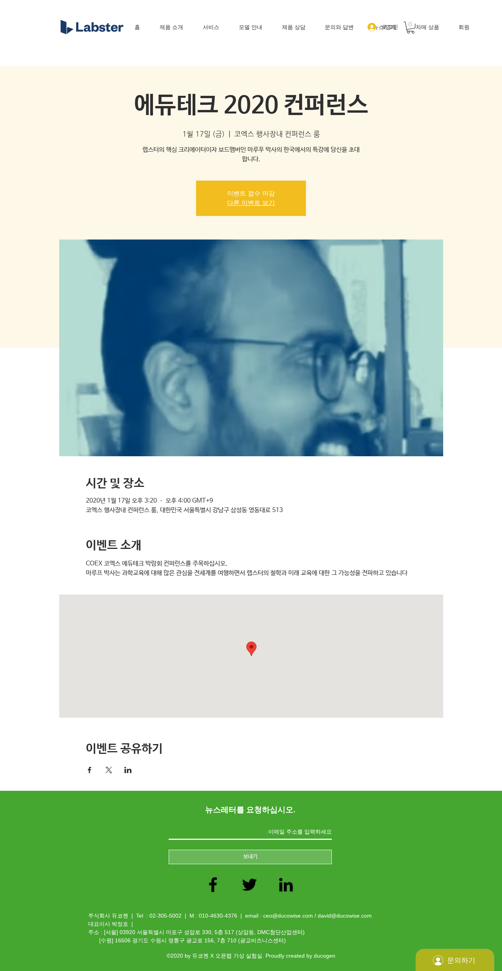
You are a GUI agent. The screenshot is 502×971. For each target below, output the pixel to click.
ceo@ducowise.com (288, 915)
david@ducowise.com (345, 915)
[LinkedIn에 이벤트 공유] (128, 770)
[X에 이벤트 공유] (109, 770)
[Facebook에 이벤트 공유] (89, 770)
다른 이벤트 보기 (251, 203)
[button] (411, 27)
